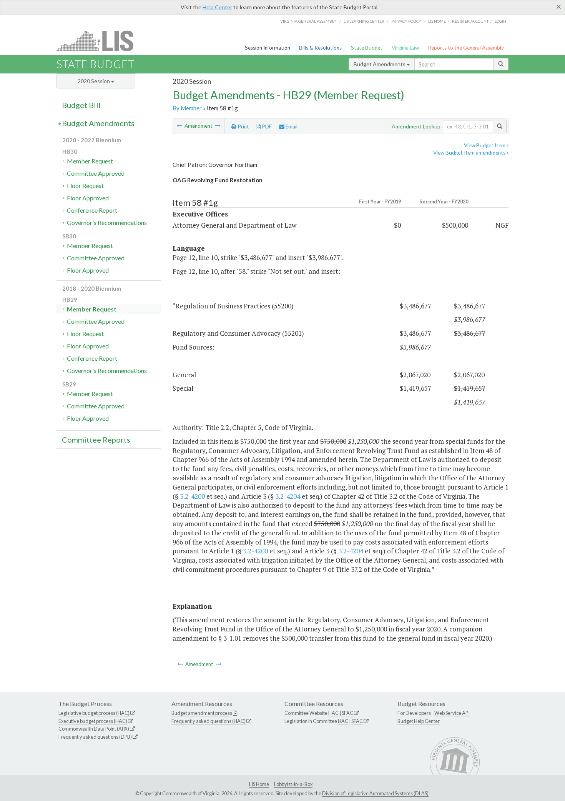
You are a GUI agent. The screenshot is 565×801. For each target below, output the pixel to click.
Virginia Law (405, 48)
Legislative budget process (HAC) (94, 713)
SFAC (347, 713)
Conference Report (92, 210)
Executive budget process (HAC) (92, 721)
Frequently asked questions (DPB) (95, 737)
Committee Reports (96, 439)
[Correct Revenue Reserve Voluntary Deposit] (217, 126)
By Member (187, 108)
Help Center (217, 7)
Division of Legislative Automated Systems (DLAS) (375, 793)
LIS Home (259, 784)
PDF (266, 126)
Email (290, 126)
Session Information (267, 48)
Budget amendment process (201, 713)
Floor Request (85, 185)
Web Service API (452, 713)
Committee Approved (96, 173)
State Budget (366, 48)
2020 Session (94, 81)
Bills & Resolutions (320, 48)
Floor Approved (88, 197)
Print (242, 126)
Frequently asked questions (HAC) (208, 721)
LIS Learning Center (364, 21)
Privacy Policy (406, 21)
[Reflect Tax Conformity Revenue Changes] (180, 126)
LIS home (437, 21)
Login (500, 21)
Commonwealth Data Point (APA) (93, 729)
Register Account (470, 21)
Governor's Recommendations (107, 222)
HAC (333, 713)
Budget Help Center (418, 721)
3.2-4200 (192, 496)
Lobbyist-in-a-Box (293, 784)
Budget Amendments (380, 64)
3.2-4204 (287, 496)
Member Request (90, 161)
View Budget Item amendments (470, 153)
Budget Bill (81, 105)
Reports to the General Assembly (466, 48)
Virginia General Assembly (308, 21)
